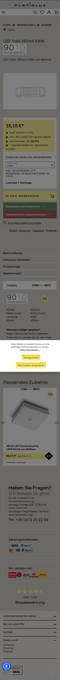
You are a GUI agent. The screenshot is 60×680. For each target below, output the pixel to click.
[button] (6, 666)
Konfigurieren (31, 357)
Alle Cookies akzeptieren (31, 365)
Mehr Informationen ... (30, 350)
